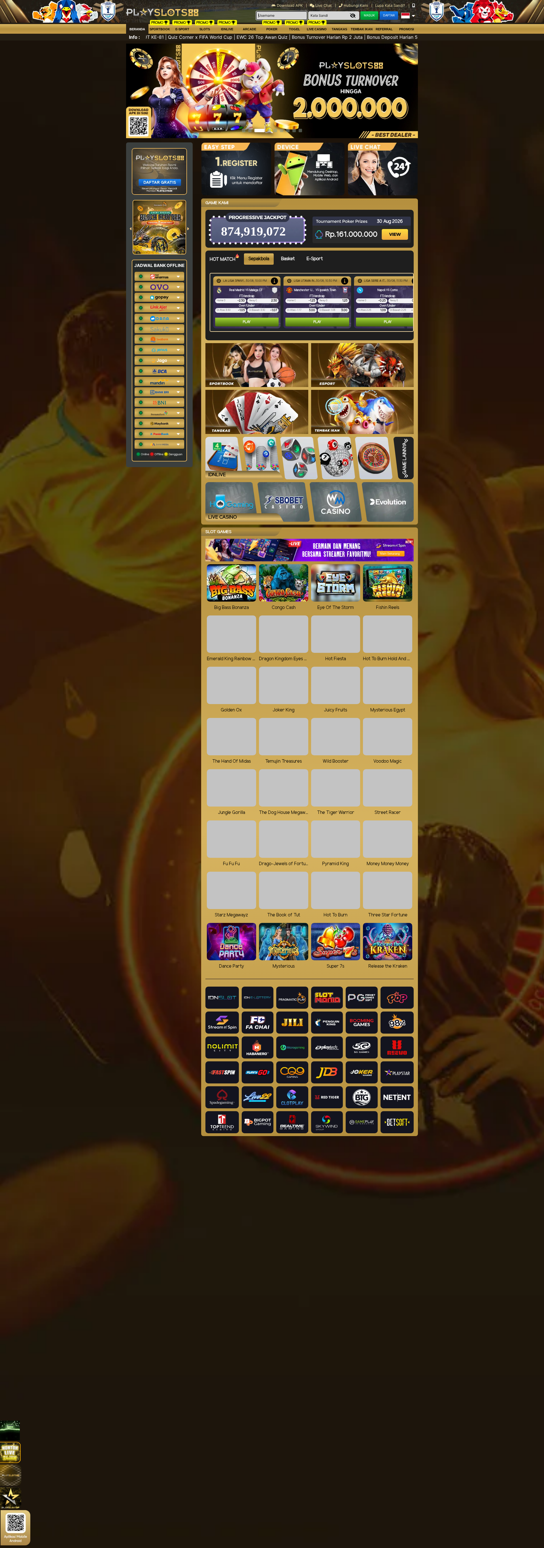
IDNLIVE (227, 29)
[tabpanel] (313, 302)
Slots (204, 29)
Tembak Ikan (362, 29)
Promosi (406, 29)
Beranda (137, 29)
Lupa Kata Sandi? (390, 5)
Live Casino (317, 29)
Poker (271, 29)
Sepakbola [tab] (258, 259)
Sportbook (160, 29)
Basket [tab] (288, 259)
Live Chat (323, 5)
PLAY (247, 322)
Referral (384, 29)
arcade (249, 29)
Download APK (290, 5)
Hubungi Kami (356, 5)
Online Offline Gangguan (161, 454)
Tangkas (339, 29)
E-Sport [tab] (315, 259)
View (395, 229)
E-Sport (182, 29)
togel (294, 29)
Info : (134, 37)
